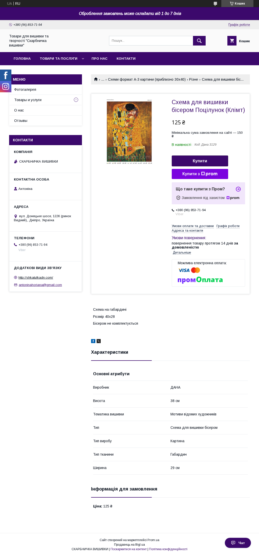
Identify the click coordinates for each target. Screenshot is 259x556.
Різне (193, 79)
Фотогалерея (25, 89)
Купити (200, 161)
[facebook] (93, 342)
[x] (99, 342)
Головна (22, 58)
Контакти (126, 58)
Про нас (99, 58)
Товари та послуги (58, 58)
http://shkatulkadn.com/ (35, 277)
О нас (19, 110)
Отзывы (20, 121)
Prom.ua (153, 540)
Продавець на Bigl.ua (129, 544)
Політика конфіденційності (168, 549)
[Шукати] (199, 41)
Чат (242, 543)
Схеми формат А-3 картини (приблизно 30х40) (147, 79)
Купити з (191, 174)
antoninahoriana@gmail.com (40, 285)
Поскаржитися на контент (129, 549)
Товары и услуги (27, 100)
